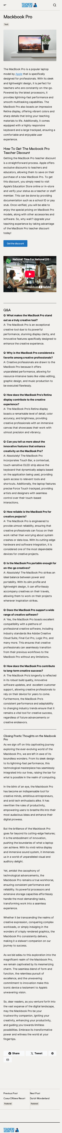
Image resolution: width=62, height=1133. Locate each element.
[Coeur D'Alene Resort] (16, 1099)
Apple (18, 73)
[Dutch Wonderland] (43, 1099)
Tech (6, 24)
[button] (4, 5)
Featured (8, 1104)
